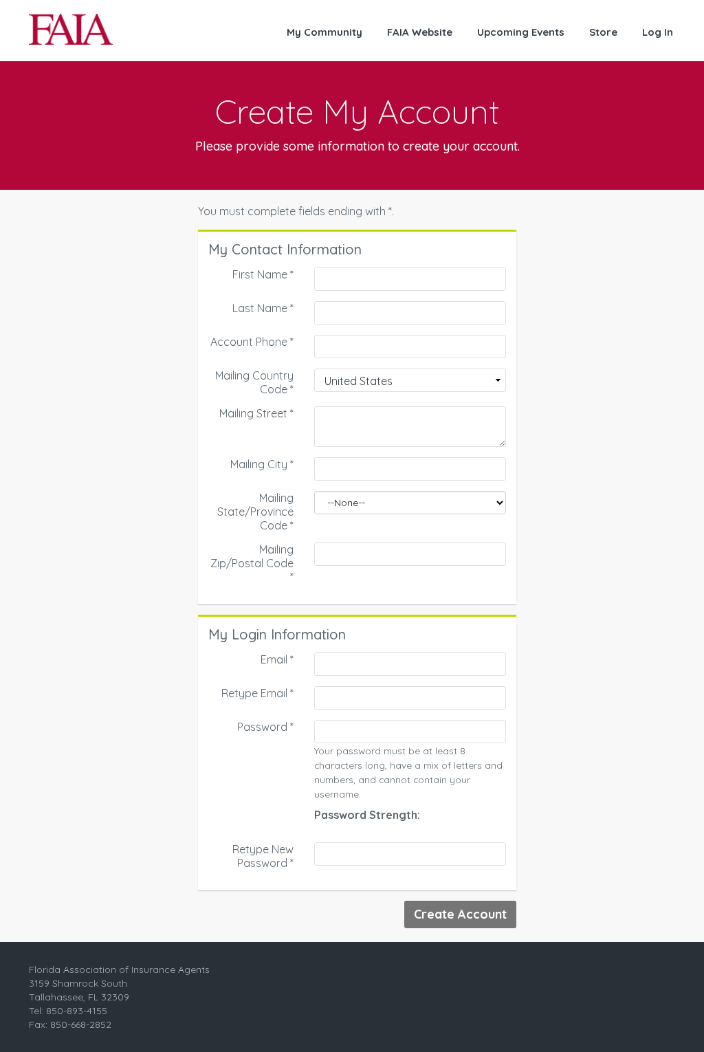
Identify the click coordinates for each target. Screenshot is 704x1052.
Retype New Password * (263, 856)
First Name (263, 274)
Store (603, 32)
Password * (265, 727)
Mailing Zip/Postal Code (252, 563)
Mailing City (262, 464)
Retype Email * (257, 693)
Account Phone (252, 342)
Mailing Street (256, 413)
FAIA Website (419, 32)
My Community (324, 32)
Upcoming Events (520, 32)
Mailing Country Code (254, 382)
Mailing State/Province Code (255, 511)
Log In (657, 32)
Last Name (263, 308)
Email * (277, 659)
